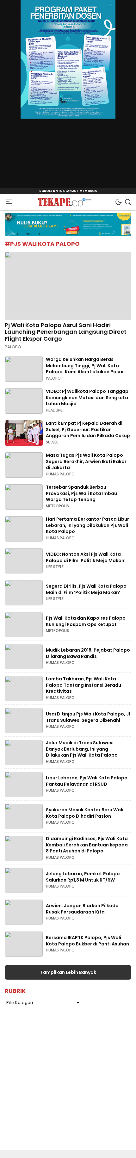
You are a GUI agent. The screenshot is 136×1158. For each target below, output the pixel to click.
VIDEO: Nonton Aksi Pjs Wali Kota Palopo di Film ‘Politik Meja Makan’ (86, 557)
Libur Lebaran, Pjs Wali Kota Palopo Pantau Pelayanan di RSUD (86, 781)
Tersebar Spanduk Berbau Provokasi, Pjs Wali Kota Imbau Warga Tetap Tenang (81, 493)
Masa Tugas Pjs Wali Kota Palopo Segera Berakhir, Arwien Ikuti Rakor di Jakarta (86, 461)
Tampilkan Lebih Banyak (68, 972)
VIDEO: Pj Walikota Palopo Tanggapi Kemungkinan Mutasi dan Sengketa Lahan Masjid (88, 397)
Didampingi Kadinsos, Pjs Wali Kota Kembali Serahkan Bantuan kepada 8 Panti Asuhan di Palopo (87, 844)
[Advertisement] (68, 1082)
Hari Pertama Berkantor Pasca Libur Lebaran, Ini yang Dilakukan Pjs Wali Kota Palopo (87, 525)
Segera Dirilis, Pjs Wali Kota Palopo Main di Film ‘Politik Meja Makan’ (86, 589)
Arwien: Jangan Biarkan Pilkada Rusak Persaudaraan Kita (82, 908)
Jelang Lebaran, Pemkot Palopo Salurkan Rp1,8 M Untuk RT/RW (83, 876)
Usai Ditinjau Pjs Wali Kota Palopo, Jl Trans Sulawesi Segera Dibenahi (88, 717)
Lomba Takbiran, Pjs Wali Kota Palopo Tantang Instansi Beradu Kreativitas (83, 685)
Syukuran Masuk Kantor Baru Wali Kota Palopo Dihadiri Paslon (84, 813)
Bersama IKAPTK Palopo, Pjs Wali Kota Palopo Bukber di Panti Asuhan (87, 940)
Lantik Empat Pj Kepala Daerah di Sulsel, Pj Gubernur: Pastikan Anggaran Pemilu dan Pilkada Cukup (88, 429)
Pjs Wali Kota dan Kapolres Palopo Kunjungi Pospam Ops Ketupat (86, 621)
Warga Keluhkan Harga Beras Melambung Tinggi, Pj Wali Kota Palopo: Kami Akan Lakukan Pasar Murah (85, 368)
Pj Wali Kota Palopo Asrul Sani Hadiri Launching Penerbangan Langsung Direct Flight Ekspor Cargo (66, 332)
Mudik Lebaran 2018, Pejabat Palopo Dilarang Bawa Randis (88, 653)
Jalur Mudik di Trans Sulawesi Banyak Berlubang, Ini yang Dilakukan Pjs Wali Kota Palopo (82, 749)
